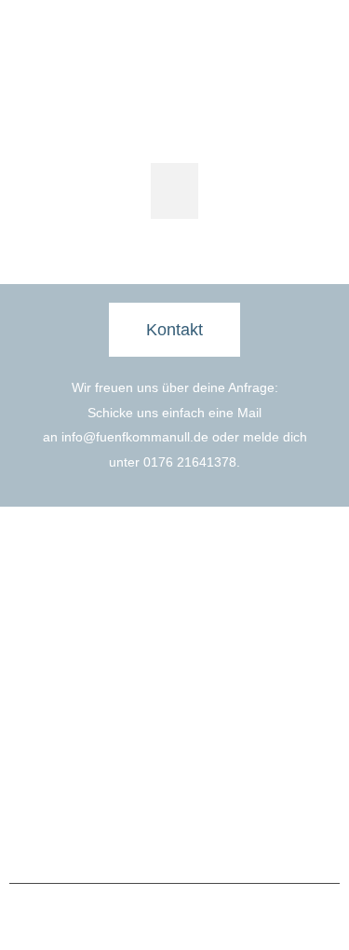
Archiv (40, 772)
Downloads (220, 742)
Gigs (35, 742)
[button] (174, 191)
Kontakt (210, 712)
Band (37, 712)
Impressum (133, 838)
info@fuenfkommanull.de (134, 436)
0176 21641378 (189, 462)
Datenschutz (213, 838)
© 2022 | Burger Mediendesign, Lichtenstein (175, 914)
